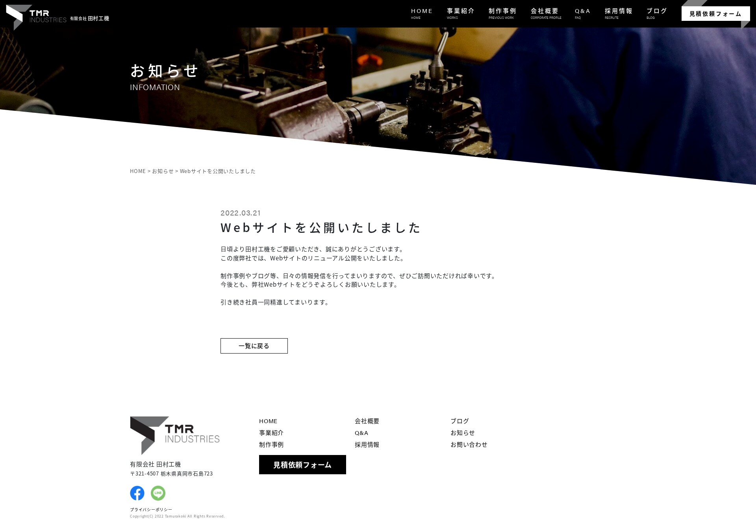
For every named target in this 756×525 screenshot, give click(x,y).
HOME (268, 420)
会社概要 (367, 420)
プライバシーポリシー (151, 509)
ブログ (459, 420)
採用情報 (367, 444)
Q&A (361, 432)
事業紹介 (271, 432)
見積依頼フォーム (715, 13)
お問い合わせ (469, 444)
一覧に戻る (254, 345)
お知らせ (462, 432)
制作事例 (271, 444)
